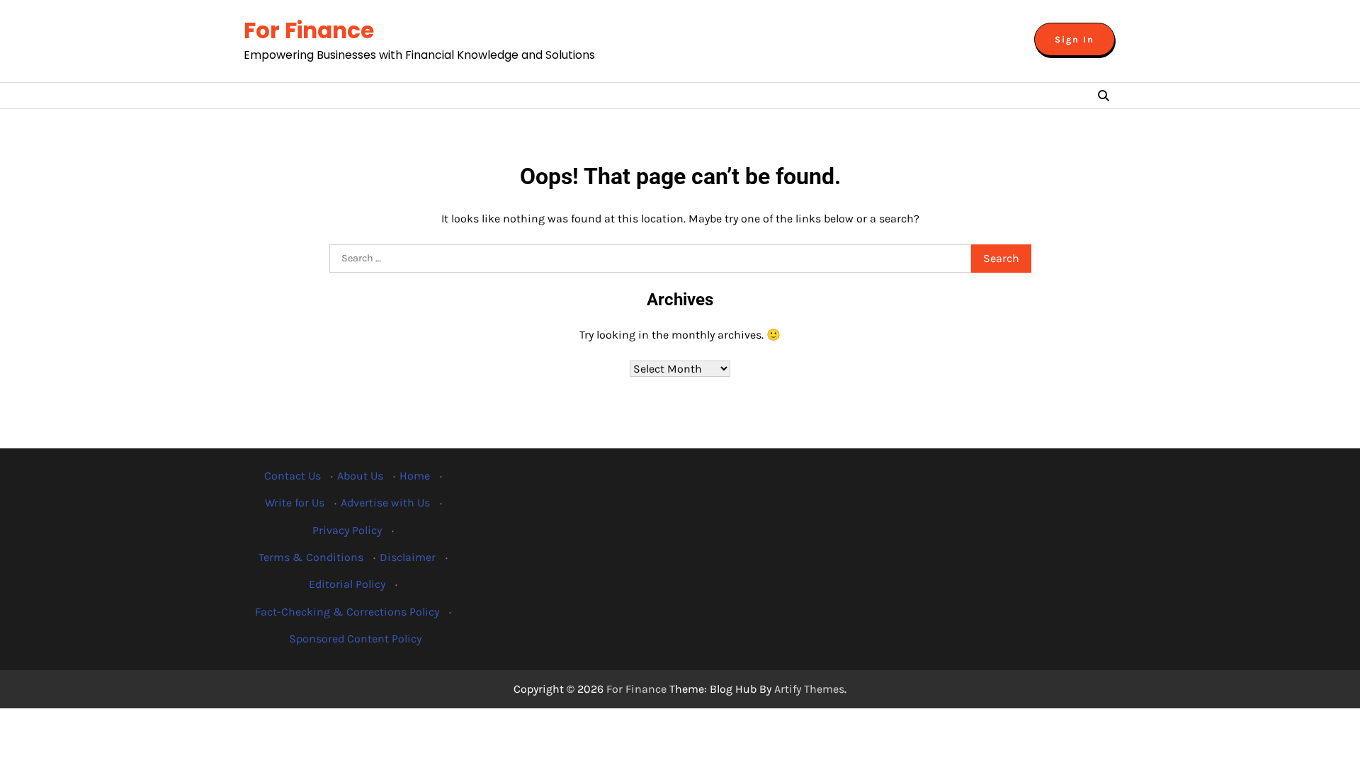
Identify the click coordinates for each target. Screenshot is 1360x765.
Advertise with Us (385, 502)
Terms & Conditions (311, 557)
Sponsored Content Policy (355, 638)
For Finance (309, 30)
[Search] (1103, 95)
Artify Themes (809, 689)
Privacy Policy (347, 530)
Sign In (1074, 39)
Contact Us (292, 475)
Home (415, 475)
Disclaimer (408, 557)
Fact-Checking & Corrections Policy (347, 611)
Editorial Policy (347, 584)
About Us (360, 475)
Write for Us (294, 502)
